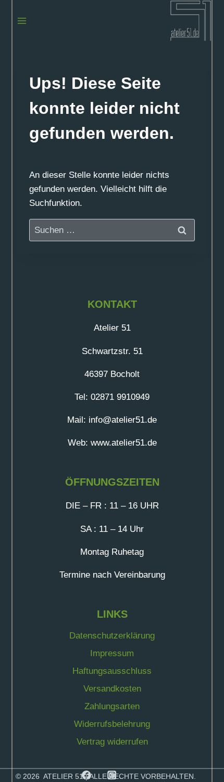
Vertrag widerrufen (112, 742)
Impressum (112, 653)
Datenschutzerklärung (112, 636)
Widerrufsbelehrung (112, 724)
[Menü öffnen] (22, 20)
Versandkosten (112, 689)
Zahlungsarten (112, 706)
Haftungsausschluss (112, 671)
